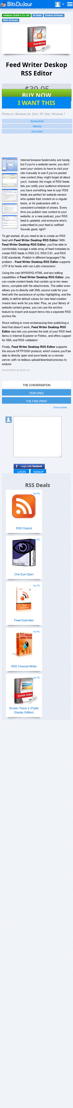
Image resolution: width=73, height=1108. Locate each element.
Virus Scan (37, 131)
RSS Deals (37, 485)
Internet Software (54, 15)
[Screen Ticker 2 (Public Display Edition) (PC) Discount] (24, 688)
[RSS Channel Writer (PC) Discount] (24, 642)
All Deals (37, 15)
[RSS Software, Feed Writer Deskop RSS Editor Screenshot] (10, 222)
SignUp (38, 472)
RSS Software (10, 20)
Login (21, 472)
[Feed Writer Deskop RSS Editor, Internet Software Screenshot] (10, 208)
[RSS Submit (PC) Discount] (24, 504)
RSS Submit (24, 528)
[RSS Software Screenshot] (10, 180)
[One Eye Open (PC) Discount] (24, 550)
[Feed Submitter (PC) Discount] (24, 596)
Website (37, 126)
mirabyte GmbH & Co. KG (16, 15)
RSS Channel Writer (24, 666)
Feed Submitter (24, 620)
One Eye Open (23, 574)
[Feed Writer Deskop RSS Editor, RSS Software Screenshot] (10, 195)
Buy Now (36, 95)
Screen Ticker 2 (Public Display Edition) (24, 710)
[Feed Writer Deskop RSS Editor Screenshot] (10, 164)
